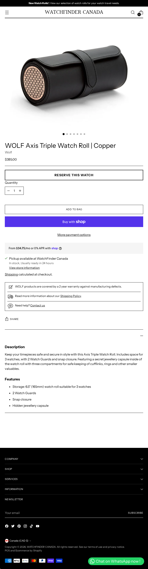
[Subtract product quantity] (20, 191)
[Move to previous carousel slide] (131, 434)
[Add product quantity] (8, 191)
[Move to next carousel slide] (140, 434)
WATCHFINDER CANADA (41, 546)
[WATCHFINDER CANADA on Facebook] (7, 526)
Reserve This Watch (74, 175)
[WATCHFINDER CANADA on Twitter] (13, 526)
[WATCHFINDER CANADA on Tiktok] (31, 526)
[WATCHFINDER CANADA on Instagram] (25, 526)
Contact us (37, 305)
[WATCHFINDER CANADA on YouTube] (38, 526)
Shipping (11, 274)
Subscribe (135, 512)
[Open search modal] (133, 12)
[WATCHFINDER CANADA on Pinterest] (19, 526)
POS (7, 550)
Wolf (8, 152)
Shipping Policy (70, 296)
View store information (24, 268)
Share (14, 319)
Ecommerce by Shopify (28, 550)
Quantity (11, 183)
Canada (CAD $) (18, 540)
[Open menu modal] (7, 12)
